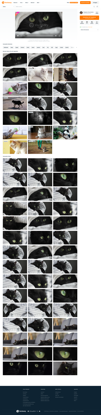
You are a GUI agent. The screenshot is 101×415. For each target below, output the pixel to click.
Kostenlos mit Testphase (89, 17)
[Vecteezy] (7, 2)
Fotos (21, 2)
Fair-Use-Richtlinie (80, 411)
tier (48, 47)
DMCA (42, 393)
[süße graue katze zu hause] (40, 132)
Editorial (32, 2)
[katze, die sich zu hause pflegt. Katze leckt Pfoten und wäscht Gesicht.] (15, 147)
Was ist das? (90, 27)
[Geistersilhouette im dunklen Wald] (40, 118)
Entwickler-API (26, 400)
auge (56, 47)
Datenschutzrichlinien (72, 411)
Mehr (38, 2)
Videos (26, 2)
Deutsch (75, 397)
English (75, 392)
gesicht (66, 47)
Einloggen (95, 2)
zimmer (72, 47)
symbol (38, 47)
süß (52, 47)
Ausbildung (25, 398)
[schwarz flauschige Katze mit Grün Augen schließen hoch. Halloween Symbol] (15, 118)
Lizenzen (42, 392)
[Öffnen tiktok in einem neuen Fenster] (35, 411)
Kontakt (56, 393)
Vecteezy (24, 393)
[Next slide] (75, 47)
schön (28, 47)
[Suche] (94, 6)
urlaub (61, 47)
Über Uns (57, 395)
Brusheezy (25, 392)
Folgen (97, 13)
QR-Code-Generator (27, 405)
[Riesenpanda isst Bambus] (65, 132)
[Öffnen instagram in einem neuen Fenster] (30, 411)
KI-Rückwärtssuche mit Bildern (29, 402)
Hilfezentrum (57, 392)
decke (33, 47)
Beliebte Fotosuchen (45, 398)
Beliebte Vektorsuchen (45, 397)
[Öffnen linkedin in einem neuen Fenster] (32, 411)
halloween (6, 47)
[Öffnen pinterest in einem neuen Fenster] (33, 411)
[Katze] (15, 103)
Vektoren (15, 2)
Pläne (68, 2)
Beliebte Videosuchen (45, 400)
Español (75, 393)
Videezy (24, 395)
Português (76, 395)
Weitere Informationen (85, 29)
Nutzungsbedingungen (63, 411)
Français (75, 398)
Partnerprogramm (44, 395)
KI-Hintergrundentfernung (28, 404)
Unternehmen (25, 397)
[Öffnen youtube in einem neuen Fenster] (39, 411)
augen (17, 47)
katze (12, 47)
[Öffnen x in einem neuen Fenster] (37, 411)
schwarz (22, 47)
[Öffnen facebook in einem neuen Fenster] (28, 411)
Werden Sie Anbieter (59, 397)
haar (43, 47)
